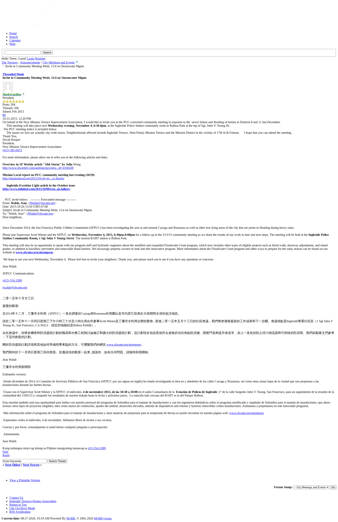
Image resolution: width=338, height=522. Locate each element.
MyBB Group (102, 518)
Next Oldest (12, 464)
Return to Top (18, 504)
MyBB (71, 518)
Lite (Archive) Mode (22, 508)
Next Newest (31, 464)
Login (30, 58)
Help (12, 44)
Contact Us (16, 497)
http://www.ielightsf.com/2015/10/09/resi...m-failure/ (36, 189)
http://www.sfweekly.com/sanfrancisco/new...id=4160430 (38, 168)
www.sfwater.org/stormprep (34, 252)
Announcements (30, 62)
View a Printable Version (24, 480)
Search (13, 37)
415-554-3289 (97, 448)
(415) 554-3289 (12, 280)
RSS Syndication (20, 511)
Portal (13, 33)
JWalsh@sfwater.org (42, 203)
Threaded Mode (13, 74)
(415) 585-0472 (12, 150)
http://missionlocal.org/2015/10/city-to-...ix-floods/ (33, 178)
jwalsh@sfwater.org (15, 287)
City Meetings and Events (59, 62)
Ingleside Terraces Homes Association (32, 501)
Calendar (15, 40)
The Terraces (10, 62)
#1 (4, 115)
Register (40, 58)
